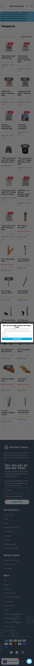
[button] (29, 661)
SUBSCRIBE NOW (17, 338)
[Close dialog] (32, 324)
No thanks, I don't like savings (17, 341)
